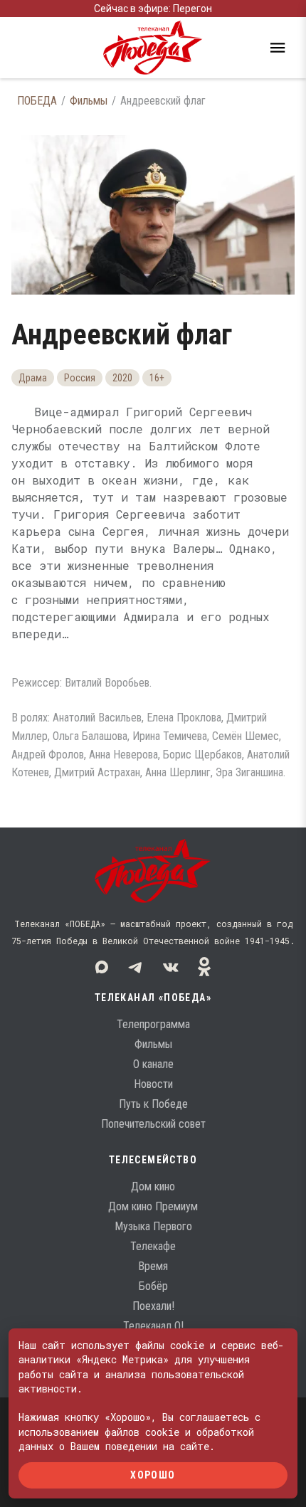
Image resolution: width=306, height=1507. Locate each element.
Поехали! (153, 1306)
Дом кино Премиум (153, 1206)
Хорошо (152, 1475)
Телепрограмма (153, 1024)
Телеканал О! (153, 1326)
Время (153, 1266)
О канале (153, 1064)
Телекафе (153, 1246)
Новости (153, 1084)
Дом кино (153, 1186)
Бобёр (153, 1286)
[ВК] (170, 967)
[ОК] (204, 967)
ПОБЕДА (37, 100)
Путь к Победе (153, 1104)
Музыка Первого (153, 1226)
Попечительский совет (153, 1124)
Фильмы (88, 100)
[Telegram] (136, 967)
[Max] (102, 967)
